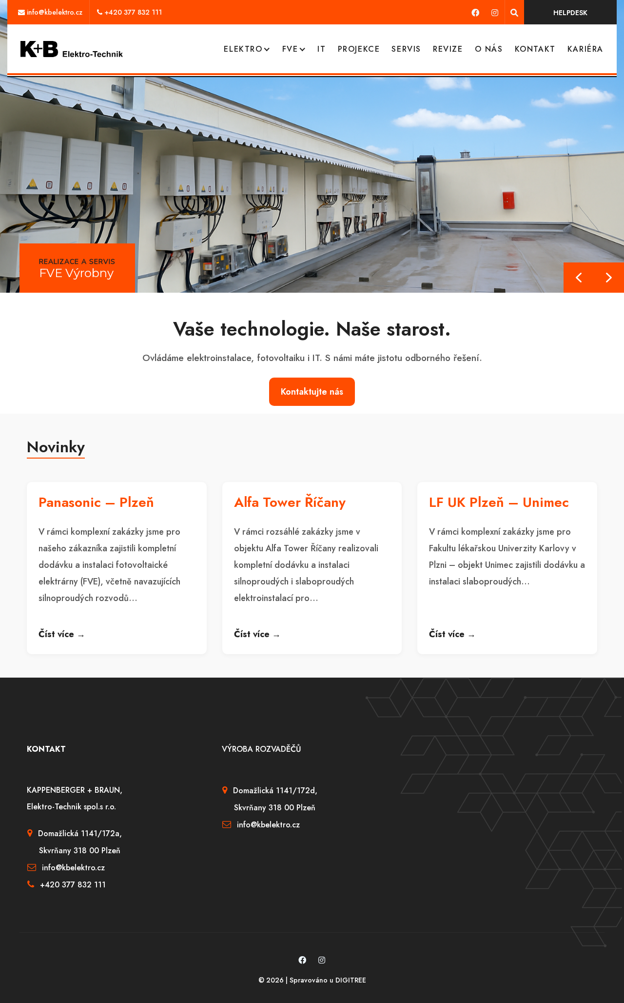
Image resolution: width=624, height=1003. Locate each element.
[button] (609, 277)
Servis (406, 49)
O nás (489, 49)
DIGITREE (350, 980)
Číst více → (62, 634)
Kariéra (585, 49)
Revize (448, 49)
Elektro (243, 49)
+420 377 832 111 (133, 12)
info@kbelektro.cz (54, 12)
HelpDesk (570, 13)
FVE (290, 49)
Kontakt (535, 49)
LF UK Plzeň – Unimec (499, 502)
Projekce (359, 49)
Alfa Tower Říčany (290, 502)
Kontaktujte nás (312, 391)
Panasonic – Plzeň (96, 502)
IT (321, 49)
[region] (312, 146)
